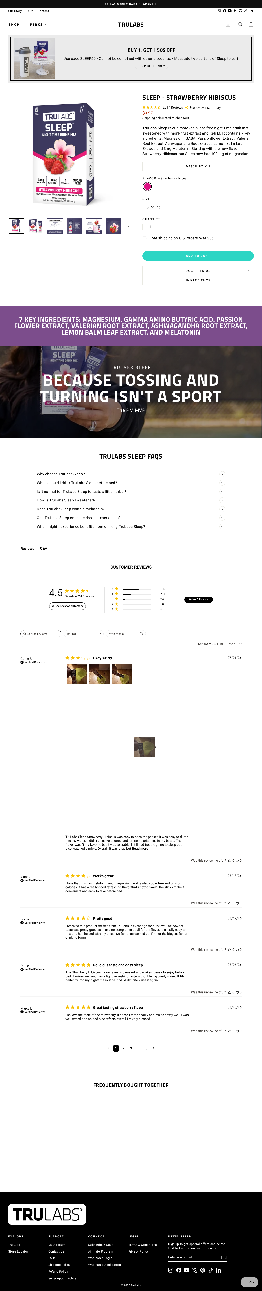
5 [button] (146, 1048)
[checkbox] (126, 633)
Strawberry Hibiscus (147, 186)
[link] (139, 610)
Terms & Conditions (142, 1245)
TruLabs (131, 24)
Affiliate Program (100, 1251)
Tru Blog (14, 1245)
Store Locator (18, 1251)
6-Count (153, 207)
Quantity (151, 219)
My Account (57, 1245)
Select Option (37, 1151)
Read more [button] (140, 848)
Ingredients (198, 280)
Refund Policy (58, 1271)
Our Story (15, 11)
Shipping (148, 118)
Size (146, 198)
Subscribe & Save (100, 1245)
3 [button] (131, 1048)
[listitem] (144, 747)
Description (198, 166)
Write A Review (198, 599)
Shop (15, 24)
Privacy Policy (138, 1251)
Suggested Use (198, 270)
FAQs (29, 11)
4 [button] (139, 1048)
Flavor (164, 178)
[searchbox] (40, 633)
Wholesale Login (100, 1258)
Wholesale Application (104, 1265)
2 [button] (123, 1048)
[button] (77, 674)
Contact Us (56, 1251)
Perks (37, 24)
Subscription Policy (62, 1278)
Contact (43, 11)
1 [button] (116, 1048)
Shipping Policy (59, 1265)
